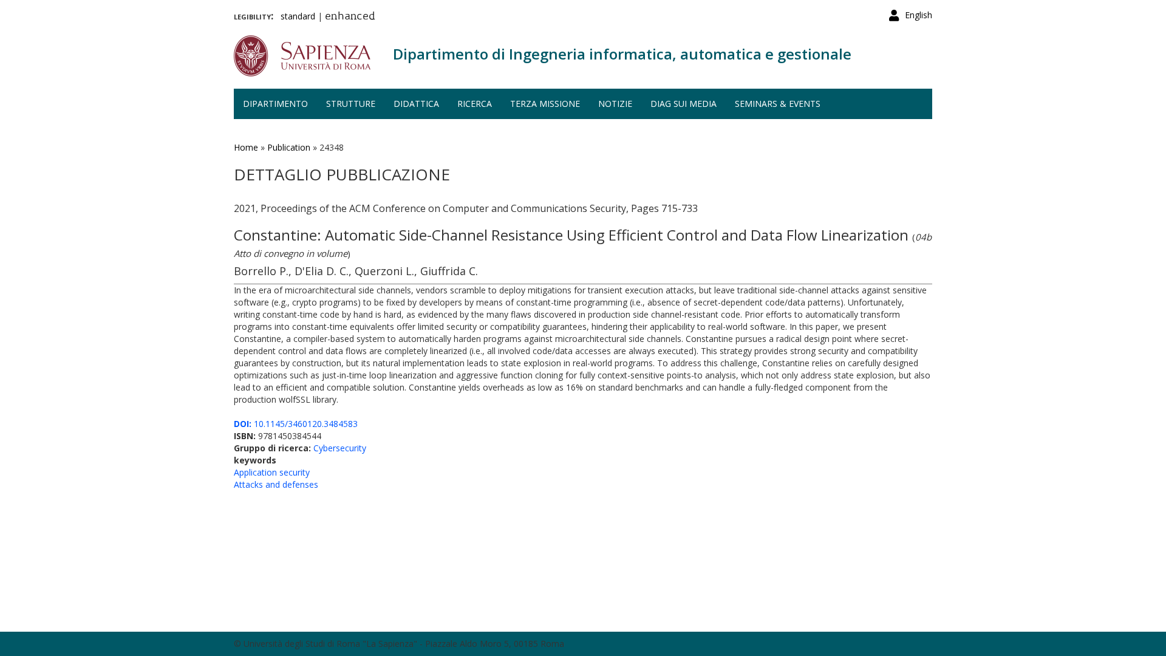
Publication (288, 147)
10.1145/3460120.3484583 (296, 423)
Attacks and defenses (276, 484)
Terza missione (545, 103)
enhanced (350, 17)
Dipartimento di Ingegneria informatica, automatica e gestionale (622, 54)
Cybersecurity (339, 448)
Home (246, 147)
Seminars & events (777, 103)
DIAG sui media (683, 103)
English (918, 15)
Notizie (615, 103)
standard (298, 16)
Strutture (350, 103)
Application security (272, 472)
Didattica (416, 103)
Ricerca (474, 103)
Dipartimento (275, 103)
